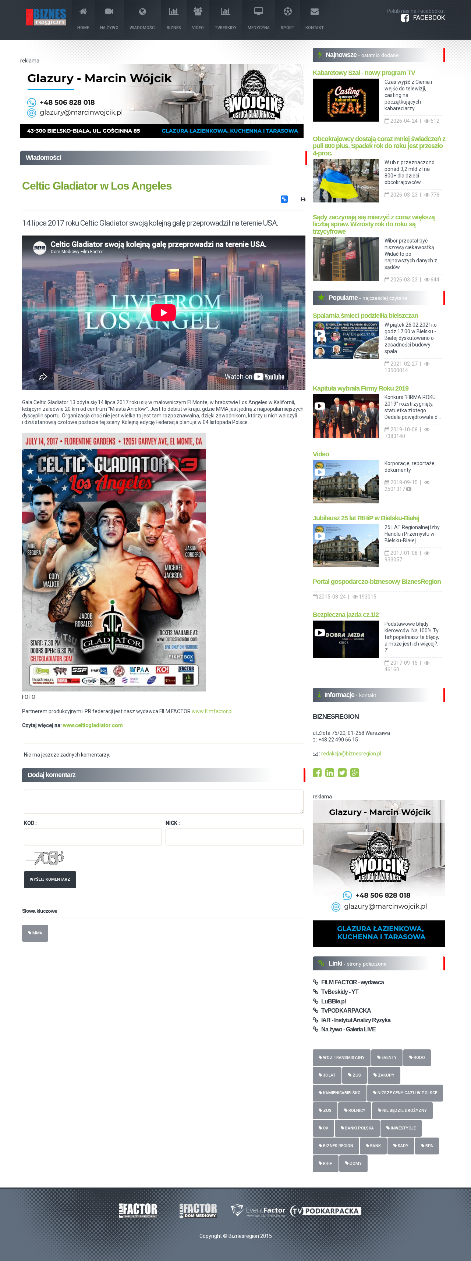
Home (83, 27)
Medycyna (259, 27)
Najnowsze (342, 54)
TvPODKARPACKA (344, 1010)
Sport (287, 27)
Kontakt (314, 27)
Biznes (174, 27)
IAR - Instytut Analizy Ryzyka (354, 1020)
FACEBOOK (427, 17)
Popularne (344, 297)
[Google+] (354, 774)
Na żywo (109, 27)
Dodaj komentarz (51, 775)
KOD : (30, 823)
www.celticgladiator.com (93, 725)
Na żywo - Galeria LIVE (347, 1029)
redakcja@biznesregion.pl (351, 754)
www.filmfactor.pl (212, 711)
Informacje (340, 694)
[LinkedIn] (329, 774)
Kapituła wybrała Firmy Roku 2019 (360, 388)
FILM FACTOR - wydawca (351, 982)
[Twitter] (342, 774)
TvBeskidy (226, 27)
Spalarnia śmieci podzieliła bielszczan (365, 315)
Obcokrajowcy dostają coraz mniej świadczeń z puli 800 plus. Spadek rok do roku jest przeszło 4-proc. (379, 146)
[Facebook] (317, 774)
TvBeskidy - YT (338, 992)
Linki (336, 963)
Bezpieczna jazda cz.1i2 (346, 614)
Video (198, 27)
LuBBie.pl (332, 1001)
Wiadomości (143, 27)
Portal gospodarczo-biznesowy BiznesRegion (377, 581)
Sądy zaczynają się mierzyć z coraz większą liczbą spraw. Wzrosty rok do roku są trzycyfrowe (374, 224)
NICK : (173, 823)
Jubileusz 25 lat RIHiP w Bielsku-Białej (366, 518)
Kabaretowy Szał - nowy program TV (364, 72)
